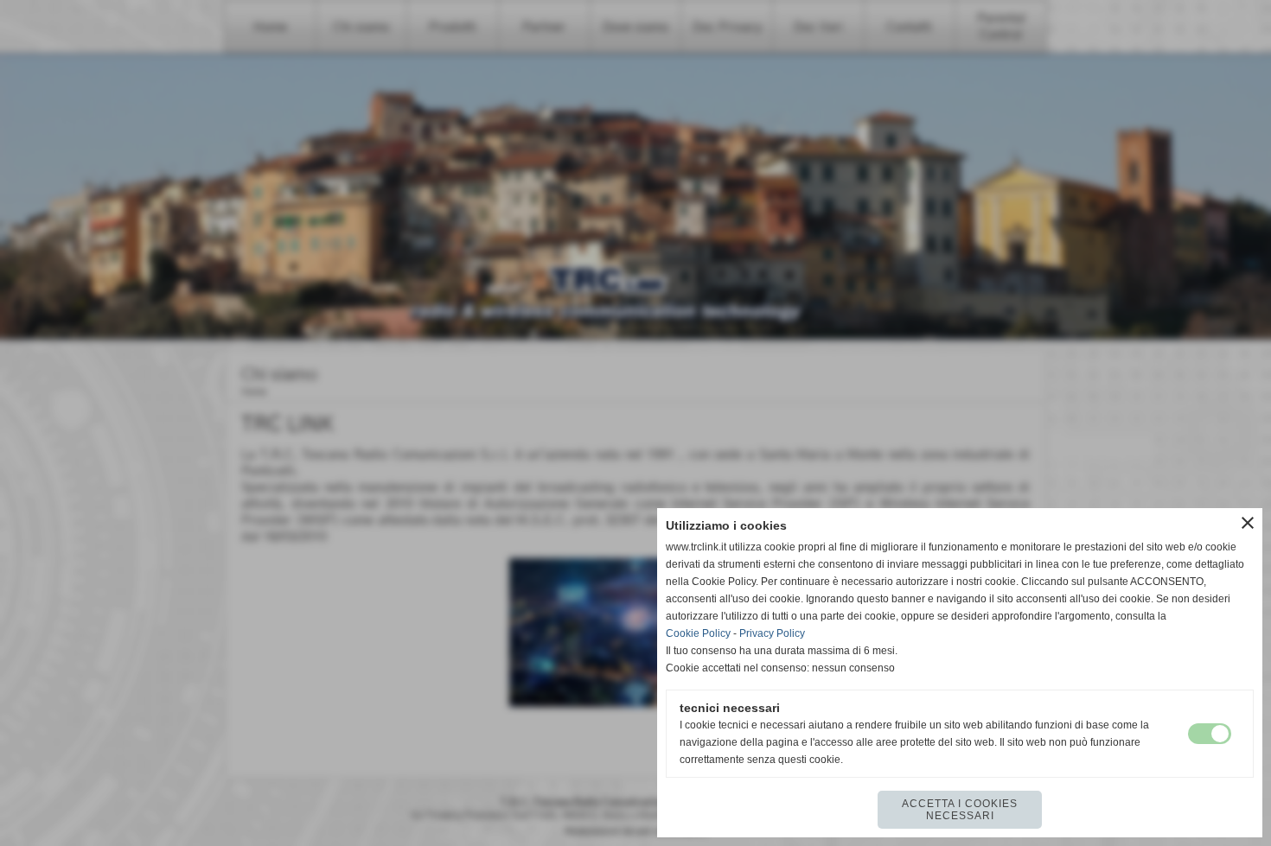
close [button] (1247, 522)
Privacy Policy (772, 633)
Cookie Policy (698, 633)
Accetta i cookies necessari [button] (960, 810)
